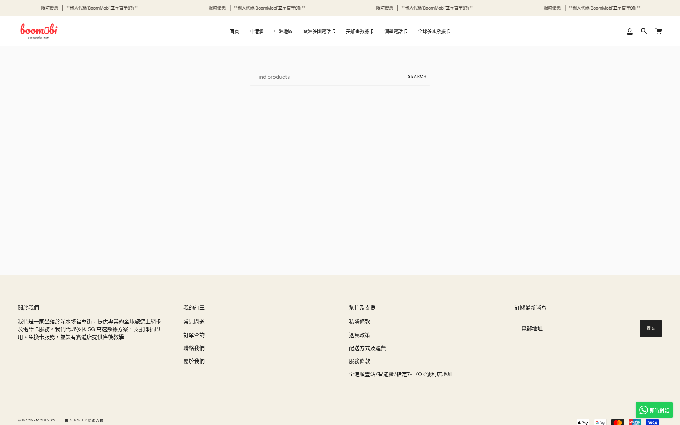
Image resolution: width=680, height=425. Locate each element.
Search (417, 76)
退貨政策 (359, 335)
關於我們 (194, 361)
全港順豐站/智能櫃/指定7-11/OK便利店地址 (401, 374)
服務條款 (359, 361)
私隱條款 (359, 321)
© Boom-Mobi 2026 (37, 420)
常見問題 (194, 321)
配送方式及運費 (367, 348)
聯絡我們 (194, 348)
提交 (651, 328)
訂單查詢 (194, 335)
